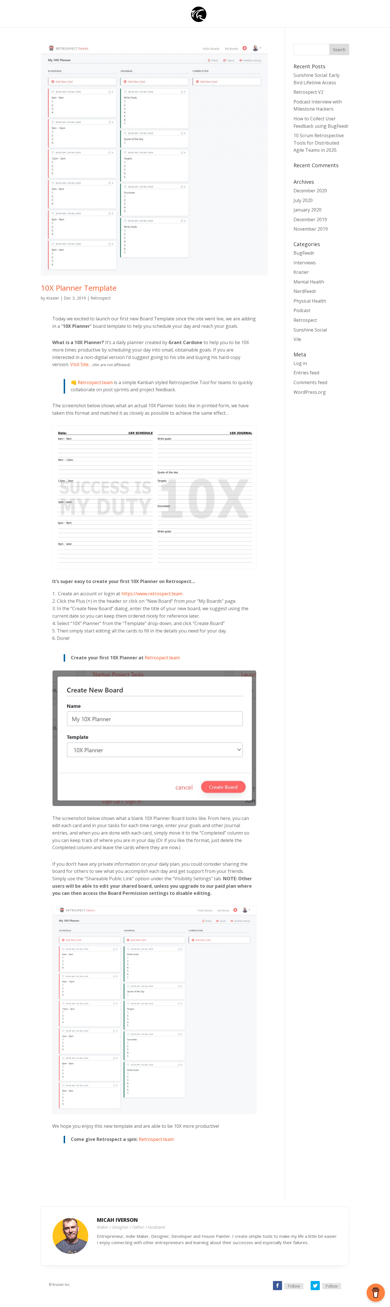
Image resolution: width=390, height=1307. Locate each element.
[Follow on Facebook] (277, 1285)
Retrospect (101, 298)
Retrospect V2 (308, 92)
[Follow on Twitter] (315, 1285)
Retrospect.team (95, 382)
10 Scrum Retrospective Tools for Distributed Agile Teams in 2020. (318, 142)
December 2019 (310, 219)
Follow (294, 1286)
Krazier (52, 298)
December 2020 (310, 190)
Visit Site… (81, 364)
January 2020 (307, 210)
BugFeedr (303, 253)
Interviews (304, 263)
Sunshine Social (310, 330)
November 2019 (310, 229)
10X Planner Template (78, 288)
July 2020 (303, 200)
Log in (300, 363)
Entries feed (306, 373)
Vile (297, 339)
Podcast (301, 310)
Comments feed (310, 382)
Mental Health (308, 282)
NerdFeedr (304, 291)
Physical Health (309, 301)
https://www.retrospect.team (151, 593)
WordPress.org (309, 392)
